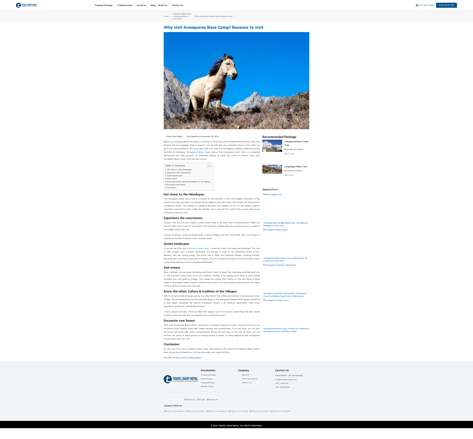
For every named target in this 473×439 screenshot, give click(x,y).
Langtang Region (294, 170)
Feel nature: (172, 178)
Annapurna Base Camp (182, 14)
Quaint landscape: (174, 175)
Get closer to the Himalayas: (179, 169)
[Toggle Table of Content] (208, 166)
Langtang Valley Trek (295, 166)
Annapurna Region (181, 16)
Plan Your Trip (446, 5)
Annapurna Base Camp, (198, 248)
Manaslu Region (207, 386)
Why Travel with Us (250, 379)
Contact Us (177, 5)
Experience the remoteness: (179, 172)
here (191, 352)
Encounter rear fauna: (176, 184)
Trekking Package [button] (103, 5)
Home (166, 16)
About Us (245, 375)
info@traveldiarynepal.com (286, 379)
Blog (153, 5)
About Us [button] (162, 5)
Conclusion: (171, 187)
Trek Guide (178, 19)
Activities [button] (141, 5)
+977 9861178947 (427, 5)
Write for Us (247, 382)
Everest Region (207, 379)
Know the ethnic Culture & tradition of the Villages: (189, 181)
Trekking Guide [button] (124, 5)
